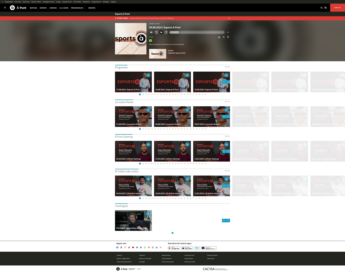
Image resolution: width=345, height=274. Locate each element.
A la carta (63, 8)
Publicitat (142, 255)
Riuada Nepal (9, 2)
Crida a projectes (167, 258)
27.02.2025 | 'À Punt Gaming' (285, 159)
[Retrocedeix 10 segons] (156, 32)
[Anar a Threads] (141, 247)
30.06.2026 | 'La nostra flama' (246, 124)
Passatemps (86, 2)
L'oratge (58, 2)
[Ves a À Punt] (18, 7)
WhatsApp (106, 2)
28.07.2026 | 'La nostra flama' (207, 124)
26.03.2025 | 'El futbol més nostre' (169, 193)
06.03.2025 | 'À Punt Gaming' (246, 159)
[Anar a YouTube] (133, 247)
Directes (337, 7)
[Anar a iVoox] (149, 247)
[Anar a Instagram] (125, 247)
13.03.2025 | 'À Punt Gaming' (207, 159)
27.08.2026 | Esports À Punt (128, 89)
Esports (43, 8)
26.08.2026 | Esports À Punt (167, 89)
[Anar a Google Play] (174, 248)
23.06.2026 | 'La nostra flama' (285, 124)
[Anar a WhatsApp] (145, 247)
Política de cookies (190, 262)
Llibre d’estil (210, 258)
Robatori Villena (36, 2)
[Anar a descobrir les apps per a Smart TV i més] (209, 248)
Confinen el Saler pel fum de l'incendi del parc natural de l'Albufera (151, 18)
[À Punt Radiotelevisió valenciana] (125, 269)
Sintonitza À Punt (189, 255)
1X (228, 32)
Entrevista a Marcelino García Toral (131, 228)
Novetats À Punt (67, 2)
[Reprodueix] (161, 32)
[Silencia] (151, 32)
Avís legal (142, 262)
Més (226, 67)
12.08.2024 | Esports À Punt (176, 53)
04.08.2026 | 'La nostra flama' (168, 124)
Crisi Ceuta (18, 2)
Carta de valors (189, 258)
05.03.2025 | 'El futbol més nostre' (248, 193)
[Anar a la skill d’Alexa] (197, 248)
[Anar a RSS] (161, 247)
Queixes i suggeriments (123, 258)
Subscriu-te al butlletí (145, 258)
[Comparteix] (224, 37)
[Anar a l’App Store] (187, 248)
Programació (77, 8)
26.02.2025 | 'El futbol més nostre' (287, 193)
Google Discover (96, 2)
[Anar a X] (121, 247)
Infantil (91, 8)
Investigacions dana (48, 2)
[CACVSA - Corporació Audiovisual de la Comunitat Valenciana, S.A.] (216, 269)
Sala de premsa (166, 255)
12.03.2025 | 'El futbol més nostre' (209, 193)
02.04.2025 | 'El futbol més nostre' (130, 193)
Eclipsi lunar (26, 2)
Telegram (113, 2)
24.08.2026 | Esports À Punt (245, 89)
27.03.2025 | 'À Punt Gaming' (167, 159)
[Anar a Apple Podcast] (153, 247)
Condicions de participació (124, 262)
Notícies (33, 8)
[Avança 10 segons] (166, 32)
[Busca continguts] (321, 8)
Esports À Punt (122, 14)
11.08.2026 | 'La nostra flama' (129, 124)
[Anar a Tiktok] (129, 247)
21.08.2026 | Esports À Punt (284, 89)
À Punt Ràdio (77, 2)
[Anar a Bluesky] (137, 247)
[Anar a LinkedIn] (157, 247)
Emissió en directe (212, 255)
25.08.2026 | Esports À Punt (206, 89)
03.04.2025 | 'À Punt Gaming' (128, 159)
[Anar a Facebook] (117, 247)
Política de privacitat (168, 262)
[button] (140, 94)
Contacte (119, 255)
